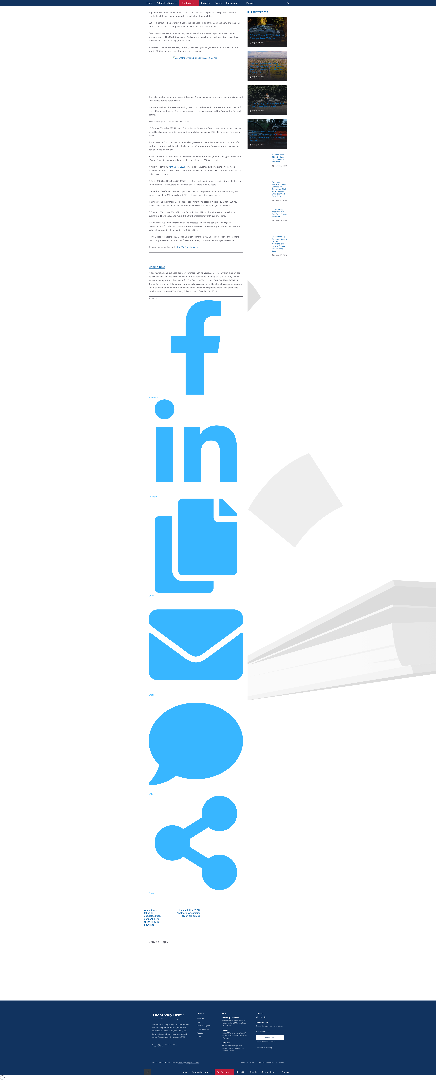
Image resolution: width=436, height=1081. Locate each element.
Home (149, 3)
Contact (252, 1063)
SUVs (199, 1037)
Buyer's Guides (203, 1029)
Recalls (218, 3)
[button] (288, 3)
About (243, 1063)
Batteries (226, 1043)
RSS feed (259, 1048)
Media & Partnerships (266, 1063)
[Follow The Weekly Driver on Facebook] (257, 1018)
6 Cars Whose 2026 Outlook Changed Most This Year (278, 158)
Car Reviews (187, 3)
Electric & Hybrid (203, 1026)
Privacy (281, 1063)
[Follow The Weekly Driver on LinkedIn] (265, 1018)
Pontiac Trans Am (177, 167)
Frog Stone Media (192, 1063)
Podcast (250, 3)
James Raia (157, 267)
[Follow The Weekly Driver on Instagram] (261, 1018)
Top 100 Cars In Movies (188, 247)
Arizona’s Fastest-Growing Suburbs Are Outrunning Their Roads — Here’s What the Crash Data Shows (279, 189)
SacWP (180, 1063)
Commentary (232, 3)
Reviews (200, 1018)
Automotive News (165, 3)
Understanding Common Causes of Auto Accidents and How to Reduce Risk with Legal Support (279, 244)
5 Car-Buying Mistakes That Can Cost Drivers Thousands (279, 213)
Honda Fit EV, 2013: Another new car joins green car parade (188, 913)
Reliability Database (230, 1018)
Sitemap (269, 1048)
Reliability (205, 3)
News (199, 1022)
